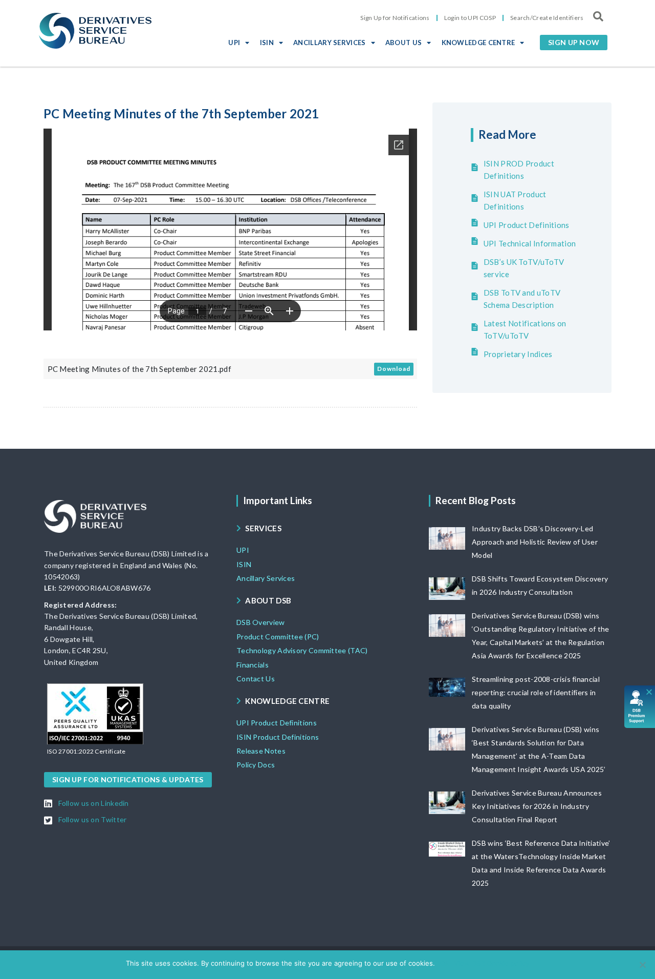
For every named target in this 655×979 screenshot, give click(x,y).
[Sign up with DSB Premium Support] (639, 706)
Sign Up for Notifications (395, 18)
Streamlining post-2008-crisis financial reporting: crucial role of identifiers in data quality (536, 692)
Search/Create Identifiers (547, 18)
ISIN (267, 42)
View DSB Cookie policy (491, 963)
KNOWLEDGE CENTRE (478, 42)
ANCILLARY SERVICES (329, 42)
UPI (234, 42)
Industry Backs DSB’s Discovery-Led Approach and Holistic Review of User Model (535, 541)
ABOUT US (403, 42)
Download (393, 368)
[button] (573, 42)
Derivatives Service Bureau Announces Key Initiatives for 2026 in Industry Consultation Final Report (537, 806)
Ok (444, 963)
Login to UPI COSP (470, 18)
